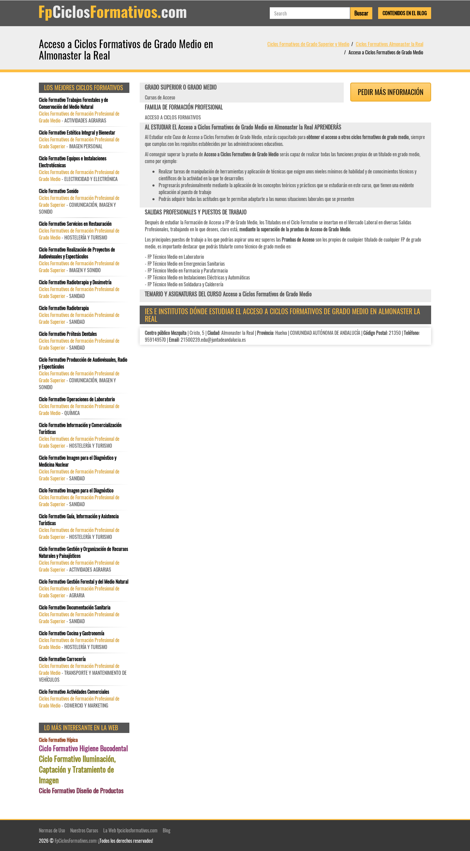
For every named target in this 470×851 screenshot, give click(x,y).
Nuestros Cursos (84, 830)
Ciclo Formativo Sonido (58, 191)
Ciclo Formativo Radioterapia (64, 308)
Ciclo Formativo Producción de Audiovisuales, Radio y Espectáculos (83, 363)
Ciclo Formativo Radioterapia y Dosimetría (75, 282)
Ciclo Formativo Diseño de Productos (81, 790)
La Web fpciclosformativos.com (130, 830)
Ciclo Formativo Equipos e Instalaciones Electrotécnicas (72, 162)
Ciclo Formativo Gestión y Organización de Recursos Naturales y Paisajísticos (83, 552)
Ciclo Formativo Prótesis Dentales (68, 333)
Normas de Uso (52, 830)
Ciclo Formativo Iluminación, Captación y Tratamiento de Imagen (77, 769)
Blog (166, 830)
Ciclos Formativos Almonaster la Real (389, 43)
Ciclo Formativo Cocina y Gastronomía (71, 633)
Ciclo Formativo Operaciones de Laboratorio (77, 399)
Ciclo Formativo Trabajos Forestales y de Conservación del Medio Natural (73, 103)
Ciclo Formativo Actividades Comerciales (74, 691)
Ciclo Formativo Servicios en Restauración (75, 223)
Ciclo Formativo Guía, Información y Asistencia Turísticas (79, 519)
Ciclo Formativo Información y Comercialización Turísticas (80, 428)
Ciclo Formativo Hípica (58, 739)
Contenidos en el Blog (405, 13)
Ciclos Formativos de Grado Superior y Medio (308, 43)
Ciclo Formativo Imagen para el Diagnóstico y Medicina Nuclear (77, 461)
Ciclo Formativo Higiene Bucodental (83, 748)
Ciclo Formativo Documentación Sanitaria (74, 607)
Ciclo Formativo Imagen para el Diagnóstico (76, 490)
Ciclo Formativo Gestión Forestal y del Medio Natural (83, 581)
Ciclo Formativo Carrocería (62, 659)
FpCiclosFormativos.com (75, 840)
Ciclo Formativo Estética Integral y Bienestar (77, 132)
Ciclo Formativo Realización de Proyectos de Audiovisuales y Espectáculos (77, 253)
